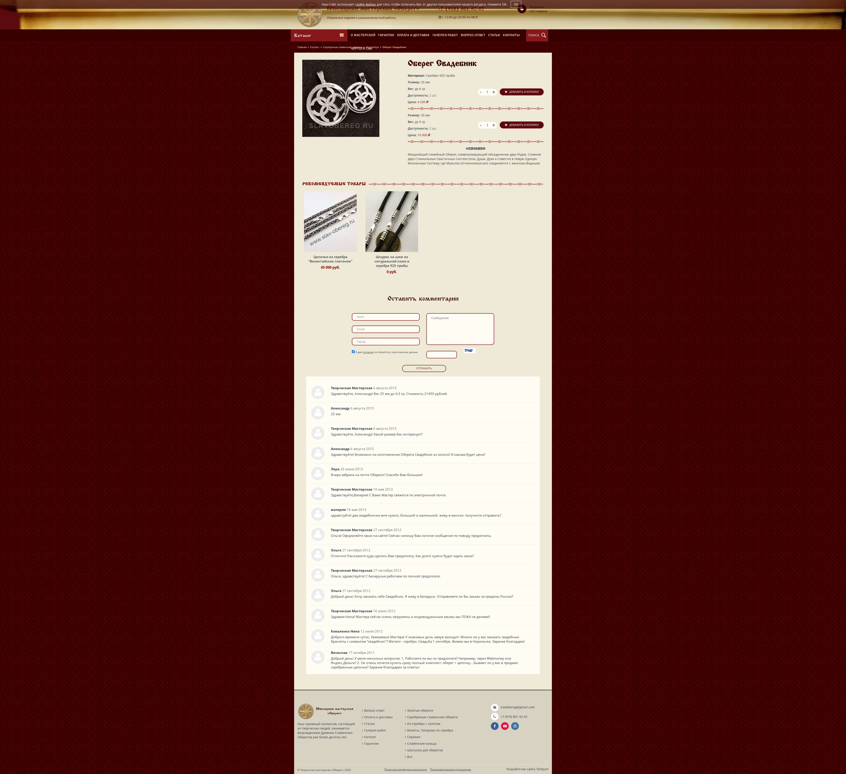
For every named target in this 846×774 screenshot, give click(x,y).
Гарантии (371, 743)
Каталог (314, 47)
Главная (302, 47)
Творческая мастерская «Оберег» (321, 770)
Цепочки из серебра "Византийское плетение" (330, 259)
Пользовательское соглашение (450, 769)
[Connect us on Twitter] (505, 726)
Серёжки (413, 737)
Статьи (369, 724)
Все (409, 757)
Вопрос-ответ (374, 710)
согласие (368, 352)
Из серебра (372, 47)
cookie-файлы (365, 4)
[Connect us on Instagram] (515, 726)
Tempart (542, 769)
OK (516, 4)
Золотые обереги (420, 710)
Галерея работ (375, 730)
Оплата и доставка (378, 717)
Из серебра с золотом (423, 724)
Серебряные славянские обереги (342, 47)
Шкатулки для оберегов (425, 750)
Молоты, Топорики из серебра (430, 730)
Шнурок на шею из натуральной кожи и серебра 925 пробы (392, 261)
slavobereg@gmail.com (518, 707)
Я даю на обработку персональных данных (387, 352)
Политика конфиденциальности (405, 769)
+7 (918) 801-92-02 (461, 9)
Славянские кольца (421, 743)
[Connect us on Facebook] (495, 726)
